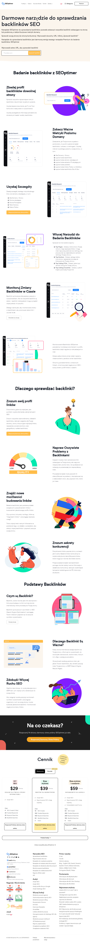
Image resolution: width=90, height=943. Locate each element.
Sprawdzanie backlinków (40, 856)
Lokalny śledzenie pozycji (40, 912)
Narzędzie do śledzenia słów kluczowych (45, 866)
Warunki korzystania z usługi (49, 938)
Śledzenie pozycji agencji (40, 895)
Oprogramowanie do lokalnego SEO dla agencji (44, 915)
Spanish (61, 866)
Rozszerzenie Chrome (39, 902)
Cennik (44, 3)
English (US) (66, 863)
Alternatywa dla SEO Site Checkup (69, 881)
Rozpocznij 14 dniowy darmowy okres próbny (15, 826)
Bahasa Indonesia (74, 866)
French (66, 866)
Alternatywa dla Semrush (66, 879)
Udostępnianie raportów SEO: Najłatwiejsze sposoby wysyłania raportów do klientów (68, 897)
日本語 (66, 868)
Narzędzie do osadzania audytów (42, 861)
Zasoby (50, 3)
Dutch (70, 868)
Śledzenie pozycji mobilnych (41, 919)
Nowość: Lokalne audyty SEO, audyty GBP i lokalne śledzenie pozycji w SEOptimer (70, 904)
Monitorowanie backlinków (41, 868)
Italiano (61, 868)
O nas (61, 856)
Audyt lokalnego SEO (39, 889)
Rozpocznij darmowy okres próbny (18, 212)
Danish (73, 863)
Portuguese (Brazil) (64, 870)
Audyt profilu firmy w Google (41, 886)
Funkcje (23, 3)
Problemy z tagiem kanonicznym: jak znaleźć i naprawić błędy (70, 925)
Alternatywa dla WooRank (67, 884)
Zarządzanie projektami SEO (41, 926)
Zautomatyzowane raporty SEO (42, 897)
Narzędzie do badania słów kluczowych (44, 863)
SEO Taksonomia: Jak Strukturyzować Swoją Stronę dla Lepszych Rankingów (70, 910)
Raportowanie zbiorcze (39, 859)
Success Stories (37, 3)
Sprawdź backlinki (34, 53)
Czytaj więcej (12, 622)
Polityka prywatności (36, 938)
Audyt (29, 3)
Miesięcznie (40, 771)
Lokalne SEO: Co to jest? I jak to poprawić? (68, 891)
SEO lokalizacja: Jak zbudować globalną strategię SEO (70, 920)
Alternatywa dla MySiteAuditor (68, 876)
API (34, 875)
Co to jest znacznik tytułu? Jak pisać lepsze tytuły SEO (69, 915)
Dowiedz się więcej (14, 318)
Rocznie (49, 771)
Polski (74, 868)
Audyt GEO (36, 884)
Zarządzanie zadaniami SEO (41, 928)
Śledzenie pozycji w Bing (40, 900)
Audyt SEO (36, 882)
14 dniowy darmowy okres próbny (63, 759)
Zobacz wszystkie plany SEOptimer (44, 845)
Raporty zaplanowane (39, 924)
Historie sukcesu (64, 861)
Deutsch (78, 863)
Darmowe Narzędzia (39, 907)
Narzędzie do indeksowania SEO (42, 870)
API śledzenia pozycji (39, 921)
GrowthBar (36, 909)
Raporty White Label (39, 873)
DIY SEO (35, 904)
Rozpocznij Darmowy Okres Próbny (45, 739)
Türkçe (73, 870)
